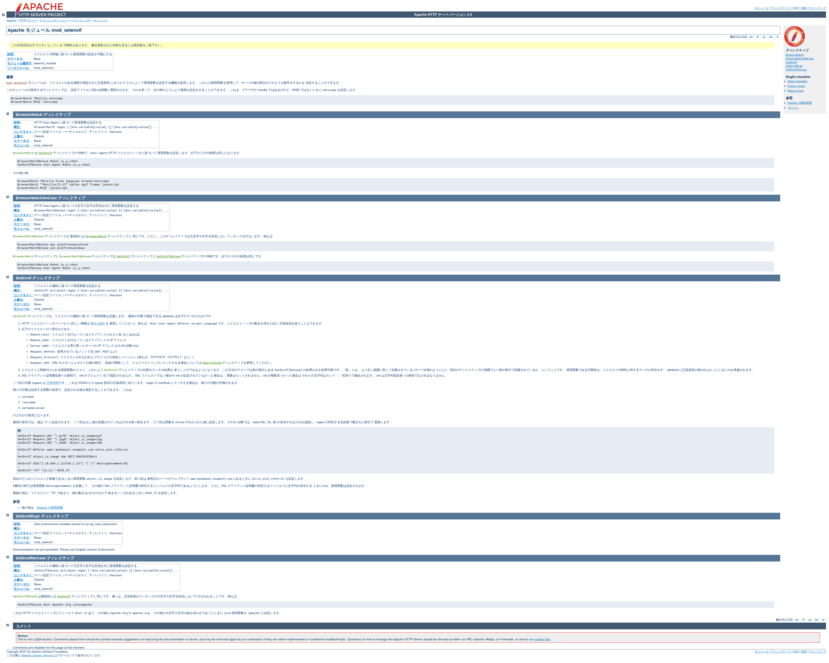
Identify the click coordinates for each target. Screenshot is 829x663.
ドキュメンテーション (54, 20)
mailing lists (542, 639)
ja (764, 36)
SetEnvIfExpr (794, 66)
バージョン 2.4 (80, 20)
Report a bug (796, 90)
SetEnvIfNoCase (796, 69)
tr (778, 36)
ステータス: (15, 58)
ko (771, 36)
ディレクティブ (781, 8)
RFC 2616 (98, 323)
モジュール (762, 8)
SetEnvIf (791, 62)
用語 (804, 8)
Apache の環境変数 (800, 102)
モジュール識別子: (20, 63)
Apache (11, 20)
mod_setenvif (16, 83)
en (751, 36)
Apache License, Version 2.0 (39, 655)
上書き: (19, 136)
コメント (793, 107)
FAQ (796, 8)
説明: (10, 54)
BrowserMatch (795, 55)
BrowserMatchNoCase (800, 58)
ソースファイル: (18, 68)
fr (758, 36)
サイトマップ (817, 8)
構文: (17, 127)
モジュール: (22, 145)
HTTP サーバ (27, 20)
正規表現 (53, 383)
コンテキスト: (23, 131)
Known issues (796, 86)
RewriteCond (212, 363)
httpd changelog (797, 81)
